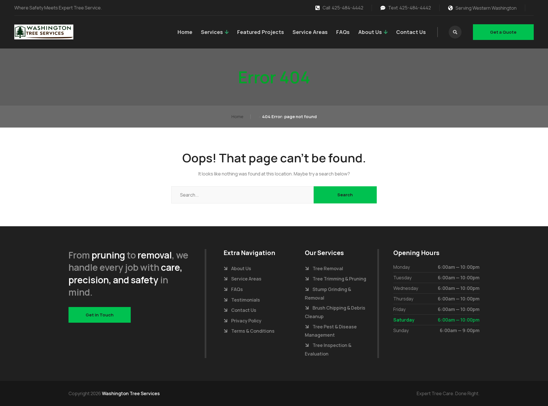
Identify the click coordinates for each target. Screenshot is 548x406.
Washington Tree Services (131, 393)
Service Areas (310, 32)
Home (185, 32)
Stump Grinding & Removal (328, 293)
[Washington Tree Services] (43, 32)
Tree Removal (328, 268)
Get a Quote (503, 32)
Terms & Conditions (253, 331)
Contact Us (411, 32)
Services (212, 32)
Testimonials (245, 300)
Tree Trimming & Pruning (339, 279)
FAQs (343, 32)
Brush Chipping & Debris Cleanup (335, 312)
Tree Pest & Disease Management (331, 331)
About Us (370, 32)
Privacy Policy (246, 321)
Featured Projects (260, 32)
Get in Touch (100, 315)
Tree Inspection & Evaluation (328, 349)
